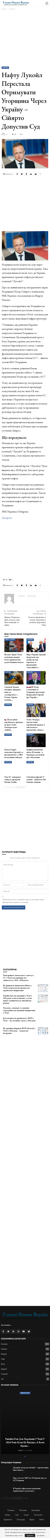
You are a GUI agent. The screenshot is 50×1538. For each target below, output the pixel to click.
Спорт (3, 1359)
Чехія (41, 1519)
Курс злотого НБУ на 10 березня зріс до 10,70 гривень (30, 1479)
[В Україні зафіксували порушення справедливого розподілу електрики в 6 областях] (6, 1491)
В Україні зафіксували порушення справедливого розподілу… (26, 1489)
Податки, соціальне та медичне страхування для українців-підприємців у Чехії (25, 1442)
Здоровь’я (4, 1369)
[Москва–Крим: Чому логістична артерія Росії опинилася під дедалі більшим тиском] (14, 645)
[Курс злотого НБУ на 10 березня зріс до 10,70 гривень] (6, 1481)
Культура (4, 1354)
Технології (4, 1374)
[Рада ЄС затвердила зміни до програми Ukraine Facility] (14, 768)
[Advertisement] (25, 39)
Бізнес (3, 1364)
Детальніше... (6, 1325)
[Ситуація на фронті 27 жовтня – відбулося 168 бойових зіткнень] (36, 768)
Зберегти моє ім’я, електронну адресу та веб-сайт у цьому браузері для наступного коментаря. (23, 901)
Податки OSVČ (25, 1393)
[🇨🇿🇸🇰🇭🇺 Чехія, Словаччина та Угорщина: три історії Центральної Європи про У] (36, 678)
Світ (2, 1379)
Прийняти (30, 1535)
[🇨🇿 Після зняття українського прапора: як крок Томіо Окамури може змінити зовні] (14, 710)
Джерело (7, 518)
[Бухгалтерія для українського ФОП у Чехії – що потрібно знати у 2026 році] (43, 1021)
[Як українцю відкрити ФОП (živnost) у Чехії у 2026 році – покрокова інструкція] (43, 1031)
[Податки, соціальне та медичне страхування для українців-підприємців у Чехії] (43, 1011)
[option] (25, 1422)
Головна (10, 1510)
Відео (32, 1519)
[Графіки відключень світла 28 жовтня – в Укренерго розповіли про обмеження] (36, 740)
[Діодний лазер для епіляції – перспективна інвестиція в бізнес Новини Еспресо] (6, 1470)
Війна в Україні (10, 639)
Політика (5, 67)
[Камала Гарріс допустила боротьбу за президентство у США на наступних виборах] (14, 740)
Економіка (4, 1344)
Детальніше (41, 1535)
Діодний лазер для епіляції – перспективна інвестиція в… (31, 1468)
